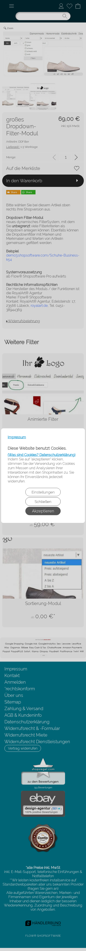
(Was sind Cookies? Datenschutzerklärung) (41, 454)
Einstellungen (43, 492)
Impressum (17, 437)
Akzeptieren (43, 510)
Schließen (43, 501)
